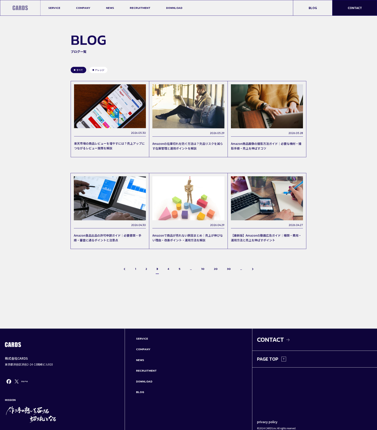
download (174, 8)
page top (267, 359)
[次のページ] (252, 269)
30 (229, 268)
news (110, 8)
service (54, 8)
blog (313, 8)
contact (355, 8)
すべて (79, 70)
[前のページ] (124, 269)
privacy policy (267, 421)
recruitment (140, 8)
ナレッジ (99, 70)
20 (216, 268)
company (83, 8)
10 (202, 268)
